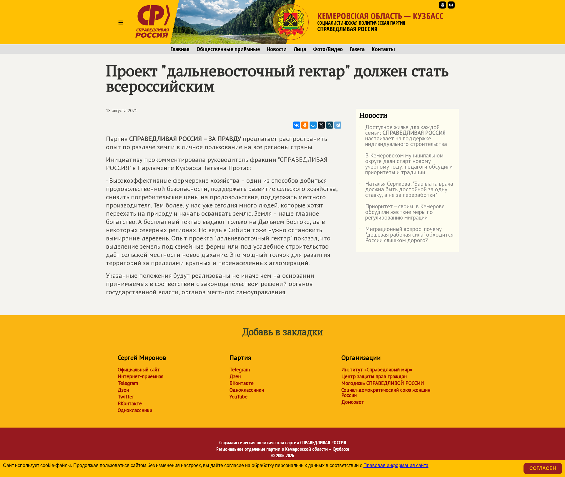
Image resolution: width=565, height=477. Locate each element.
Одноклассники (135, 410)
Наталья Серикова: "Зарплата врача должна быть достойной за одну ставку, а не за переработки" (406, 189)
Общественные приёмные (228, 49)
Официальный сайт (139, 369)
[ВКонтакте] (296, 125)
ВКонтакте (130, 403)
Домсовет (352, 402)
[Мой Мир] (313, 125)
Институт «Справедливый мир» (376, 369)
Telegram (128, 383)
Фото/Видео (328, 49)
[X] (321, 125)
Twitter (126, 396)
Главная (180, 49)
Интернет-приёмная (140, 376)
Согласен (542, 468)
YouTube (238, 396)
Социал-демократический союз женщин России (385, 392)
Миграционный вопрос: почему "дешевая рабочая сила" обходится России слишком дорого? (406, 235)
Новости (277, 49)
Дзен (123, 390)
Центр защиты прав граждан (374, 376)
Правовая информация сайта (395, 465)
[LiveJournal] (329, 125)
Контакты (383, 49)
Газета (357, 49)
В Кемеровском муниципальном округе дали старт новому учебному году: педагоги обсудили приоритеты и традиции (406, 164)
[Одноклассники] (304, 125)
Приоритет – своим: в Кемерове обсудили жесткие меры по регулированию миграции (402, 212)
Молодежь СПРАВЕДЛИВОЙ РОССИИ (382, 383)
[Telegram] (337, 125)
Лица (300, 49)
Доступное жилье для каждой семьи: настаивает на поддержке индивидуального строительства (403, 135)
